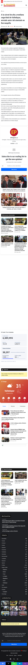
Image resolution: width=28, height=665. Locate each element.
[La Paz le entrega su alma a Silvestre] (5, 425)
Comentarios (22, 406)
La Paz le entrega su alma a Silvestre (18, 423)
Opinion (3, 563)
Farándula (4, 551)
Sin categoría (4, 587)
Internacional (4, 556)
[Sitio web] (11, 143)
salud (3, 585)
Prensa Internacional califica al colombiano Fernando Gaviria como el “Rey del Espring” (18, 412)
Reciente (13, 406)
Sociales (3, 589)
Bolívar (4, 571)
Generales (4, 554)
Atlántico (5, 569)
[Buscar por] (26, 5)
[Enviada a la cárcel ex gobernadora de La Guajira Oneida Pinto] (5, 439)
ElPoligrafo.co (14, 137)
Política (3, 565)
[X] (15, 143)
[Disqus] (14, 273)
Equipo (15, 655)
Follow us (4, 619)
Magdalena (5, 578)
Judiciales (4, 558)
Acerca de (11, 655)
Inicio (3, 11)
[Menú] (2, 5)
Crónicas (3, 543)
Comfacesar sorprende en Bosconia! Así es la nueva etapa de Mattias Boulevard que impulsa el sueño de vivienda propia (20, 500)
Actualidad (4, 538)
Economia (4, 549)
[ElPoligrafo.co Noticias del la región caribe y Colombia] (9, 5)
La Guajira (5, 576)
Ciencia (3, 540)
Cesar (4, 574)
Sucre (4, 580)
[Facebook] (13, 143)
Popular (4, 406)
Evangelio (5, 591)
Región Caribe (4, 567)
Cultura (3, 545)
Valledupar (5, 582)
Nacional (3, 560)
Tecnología (4, 593)
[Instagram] (17, 143)
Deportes (4, 547)
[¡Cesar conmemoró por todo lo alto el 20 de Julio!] (7, 239)
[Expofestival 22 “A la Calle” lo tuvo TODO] (23, 613)
